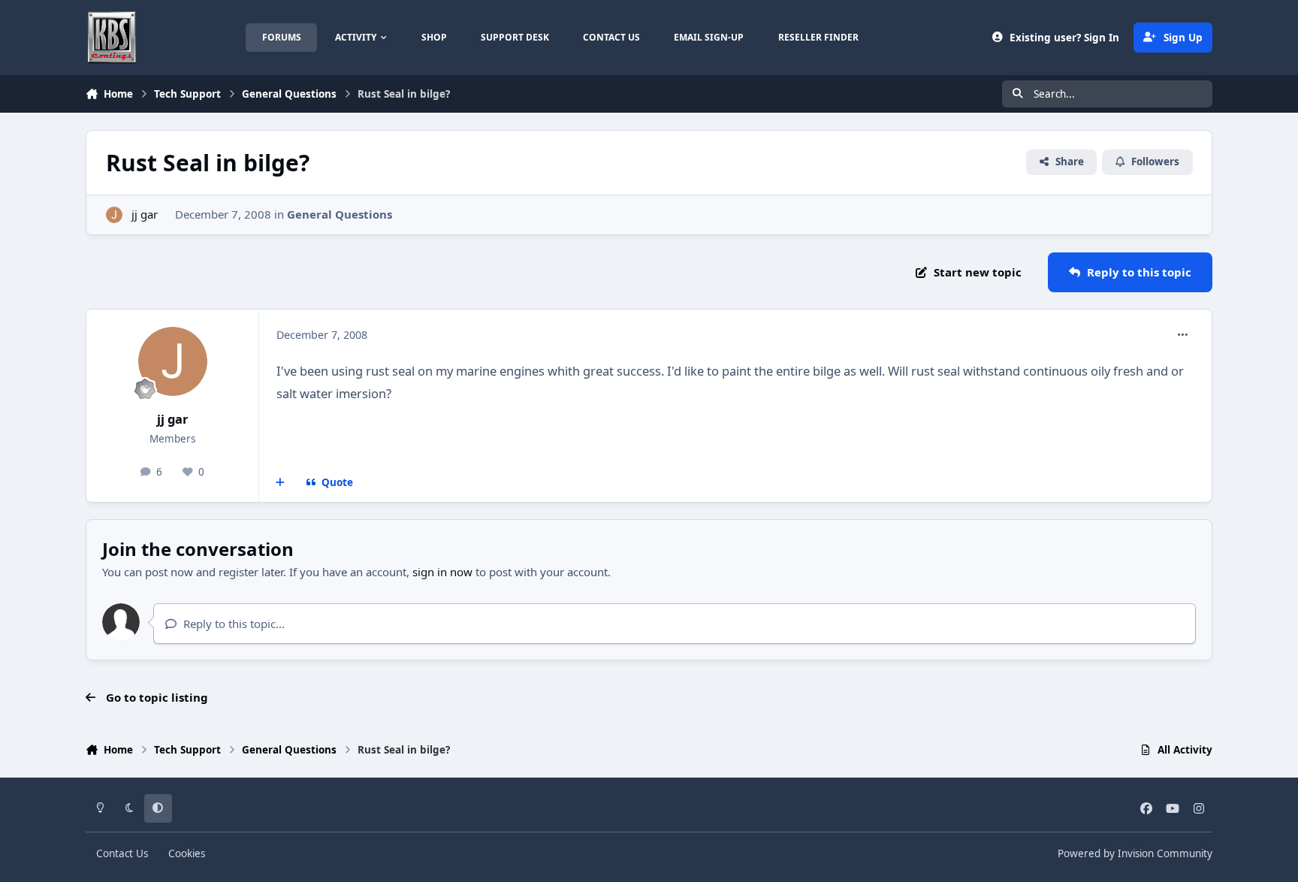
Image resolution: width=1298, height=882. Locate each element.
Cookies (186, 853)
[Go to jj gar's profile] (114, 215)
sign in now (442, 571)
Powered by (1135, 853)
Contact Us (122, 853)
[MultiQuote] (280, 483)
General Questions (339, 214)
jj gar (144, 214)
